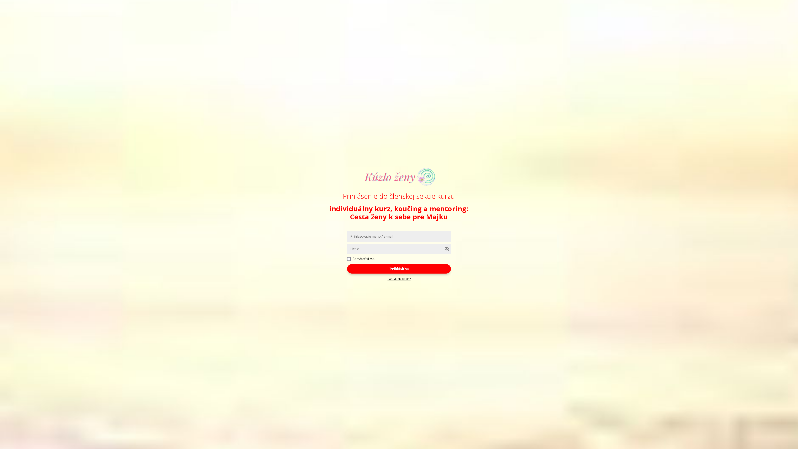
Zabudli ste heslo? (399, 279)
